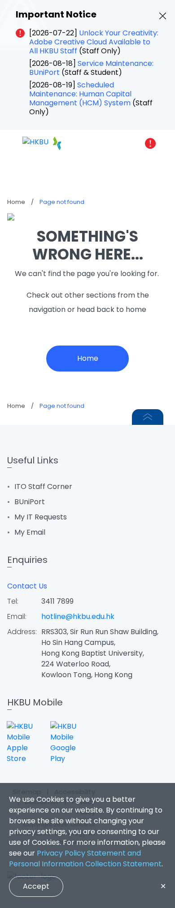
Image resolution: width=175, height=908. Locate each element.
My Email (29, 532)
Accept (36, 886)
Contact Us (27, 586)
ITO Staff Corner (43, 486)
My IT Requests (40, 517)
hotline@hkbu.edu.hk (77, 616)
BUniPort (29, 502)
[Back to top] (147, 417)
